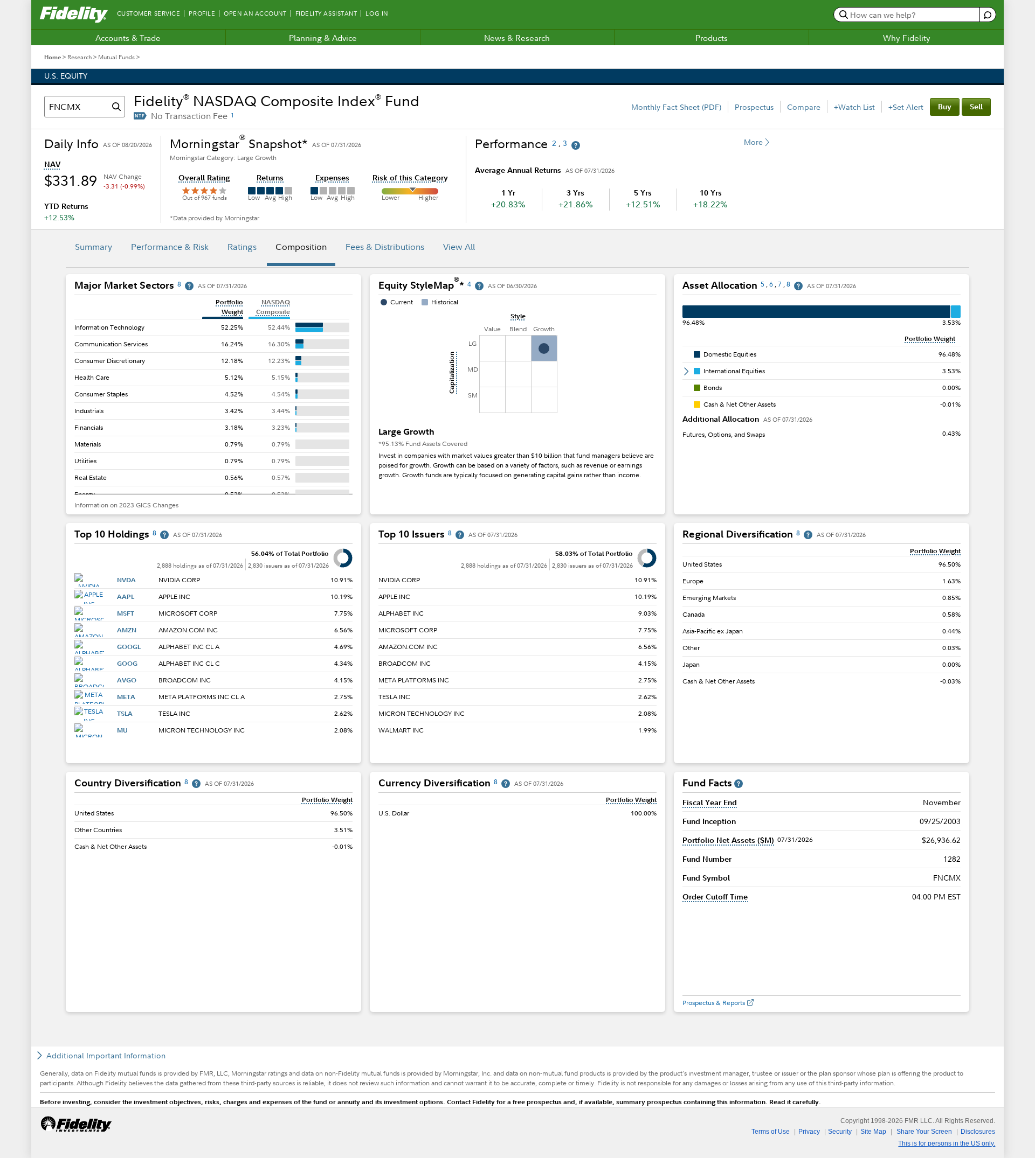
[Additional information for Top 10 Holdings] (164, 535)
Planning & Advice (323, 37)
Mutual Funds (116, 57)
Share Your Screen (924, 1131)
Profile (202, 13)
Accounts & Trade (128, 37)
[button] (52, 164)
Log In (376, 13)
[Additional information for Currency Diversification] (505, 784)
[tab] (93, 248)
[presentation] (213, 394)
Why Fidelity (906, 37)
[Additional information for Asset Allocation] (798, 286)
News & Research (517, 37)
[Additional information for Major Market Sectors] (189, 286)
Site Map (873, 1131)
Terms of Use (770, 1131)
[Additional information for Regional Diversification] (808, 535)
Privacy (809, 1131)
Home (52, 57)
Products (711, 37)
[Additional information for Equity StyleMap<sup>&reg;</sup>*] (479, 286)
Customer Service (149, 13)
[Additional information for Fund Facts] (738, 784)
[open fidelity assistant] (987, 15)
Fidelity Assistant (326, 13)
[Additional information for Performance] (575, 146)
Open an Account (255, 13)
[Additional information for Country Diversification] (196, 784)
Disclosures (978, 1131)
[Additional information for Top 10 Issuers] (460, 535)
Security (840, 1131)
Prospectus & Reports (713, 1002)
